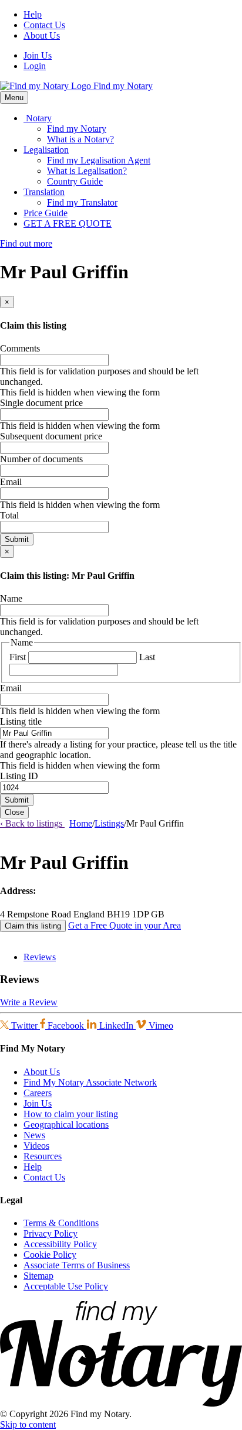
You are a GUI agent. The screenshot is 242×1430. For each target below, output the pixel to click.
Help (32, 14)
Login (34, 66)
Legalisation (46, 150)
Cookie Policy (49, 1255)
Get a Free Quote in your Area (124, 925)
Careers (37, 1093)
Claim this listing (33, 926)
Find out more (26, 243)
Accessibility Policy (60, 1244)
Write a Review (29, 1002)
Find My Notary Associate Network (90, 1082)
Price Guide (45, 213)
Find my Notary (76, 129)
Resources (42, 1156)
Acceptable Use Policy (65, 1286)
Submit (17, 539)
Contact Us (44, 25)
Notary (37, 118)
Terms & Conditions (61, 1223)
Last (147, 657)
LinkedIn (116, 1025)
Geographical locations (66, 1124)
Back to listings (32, 823)
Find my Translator (82, 202)
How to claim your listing (70, 1114)
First (17, 657)
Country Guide (75, 181)
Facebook (65, 1025)
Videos (36, 1146)
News (34, 1135)
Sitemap (38, 1276)
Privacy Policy (50, 1233)
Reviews (39, 957)
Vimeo (159, 1025)
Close (14, 812)
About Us (41, 35)
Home (80, 823)
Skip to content (28, 1424)
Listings (109, 823)
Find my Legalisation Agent (98, 160)
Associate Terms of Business (76, 1265)
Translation (44, 192)
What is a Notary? (80, 139)
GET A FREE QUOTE (67, 223)
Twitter (24, 1025)
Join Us (37, 55)
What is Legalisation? (87, 171)
